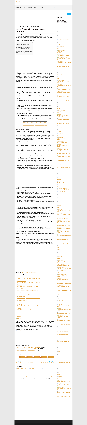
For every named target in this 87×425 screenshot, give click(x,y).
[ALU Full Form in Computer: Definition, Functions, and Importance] (19, 277)
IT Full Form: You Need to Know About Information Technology (63, 324)
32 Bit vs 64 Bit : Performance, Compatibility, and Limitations (27, 290)
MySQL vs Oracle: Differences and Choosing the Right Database (63, 294)
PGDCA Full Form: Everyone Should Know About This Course (64, 236)
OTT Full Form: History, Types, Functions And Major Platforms (64, 345)
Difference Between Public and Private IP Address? (64, 40)
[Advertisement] (35, 19)
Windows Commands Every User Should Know (63, 55)
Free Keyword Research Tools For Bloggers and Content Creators (63, 131)
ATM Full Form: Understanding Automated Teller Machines (63, 232)
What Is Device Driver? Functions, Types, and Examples (26, 294)
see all (27, 345)
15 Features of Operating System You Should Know (26, 350)
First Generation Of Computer (28, 122)
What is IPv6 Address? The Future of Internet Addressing (63, 199)
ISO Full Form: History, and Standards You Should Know (63, 385)
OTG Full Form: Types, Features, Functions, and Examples (63, 362)
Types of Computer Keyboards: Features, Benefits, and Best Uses (63, 392)
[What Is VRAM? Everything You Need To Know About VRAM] (19, 285)
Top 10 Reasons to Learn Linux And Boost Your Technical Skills (63, 93)
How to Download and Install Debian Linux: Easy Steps (63, 262)
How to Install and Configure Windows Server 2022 (64, 268)
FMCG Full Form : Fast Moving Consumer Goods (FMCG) (63, 207)
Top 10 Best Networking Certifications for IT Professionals (63, 108)
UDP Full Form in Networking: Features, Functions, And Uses (63, 146)
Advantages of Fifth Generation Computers (24, 50)
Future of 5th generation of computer (23, 52)
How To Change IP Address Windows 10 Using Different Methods (63, 74)
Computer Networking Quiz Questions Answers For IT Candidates (64, 239)
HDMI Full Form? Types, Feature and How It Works (63, 153)
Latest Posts (19, 316)
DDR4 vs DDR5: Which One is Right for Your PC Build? (22, 377)
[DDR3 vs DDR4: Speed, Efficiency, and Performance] (19, 308)
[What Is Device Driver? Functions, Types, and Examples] (21, 292)
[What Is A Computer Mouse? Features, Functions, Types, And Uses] (21, 281)
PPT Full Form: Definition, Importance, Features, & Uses (63, 320)
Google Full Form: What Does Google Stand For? (63, 381)
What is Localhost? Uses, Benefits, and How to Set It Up (64, 86)
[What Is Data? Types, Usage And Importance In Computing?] (19, 304)
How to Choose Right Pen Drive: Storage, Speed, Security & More (63, 52)
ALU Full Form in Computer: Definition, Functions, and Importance (28, 278)
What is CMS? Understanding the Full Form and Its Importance (64, 310)
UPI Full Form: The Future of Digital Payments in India (63, 370)
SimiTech (18, 1)
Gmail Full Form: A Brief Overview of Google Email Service (63, 396)
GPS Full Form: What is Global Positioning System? (63, 228)
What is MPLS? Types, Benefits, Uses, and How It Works (63, 104)
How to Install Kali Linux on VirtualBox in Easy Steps (64, 283)
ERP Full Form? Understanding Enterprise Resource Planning (64, 349)
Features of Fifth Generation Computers (24, 45)
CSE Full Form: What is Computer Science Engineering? (62, 280)
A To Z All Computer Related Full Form (35, 377)
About (18, 315)
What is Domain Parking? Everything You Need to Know (63, 120)
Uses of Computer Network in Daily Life (62, 142)
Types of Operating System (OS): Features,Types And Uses (27, 348)
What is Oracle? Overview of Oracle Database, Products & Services (63, 366)
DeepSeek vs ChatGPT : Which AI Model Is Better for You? (64, 135)
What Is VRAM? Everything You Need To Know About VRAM (27, 286)
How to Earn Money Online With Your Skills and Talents (63, 211)
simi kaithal (18, 319)
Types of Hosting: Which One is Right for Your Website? (63, 127)
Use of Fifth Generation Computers (23, 48)
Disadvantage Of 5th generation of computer (24, 51)
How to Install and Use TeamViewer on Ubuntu (63, 265)
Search (58, 12)
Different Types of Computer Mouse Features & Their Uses (64, 389)
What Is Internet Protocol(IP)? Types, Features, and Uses (64, 290)
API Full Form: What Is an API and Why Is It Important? (62, 44)
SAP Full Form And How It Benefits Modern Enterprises (62, 203)
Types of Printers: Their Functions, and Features (63, 313)
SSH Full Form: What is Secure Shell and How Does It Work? (64, 96)
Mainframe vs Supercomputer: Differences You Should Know (63, 374)
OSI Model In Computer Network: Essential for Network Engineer (63, 287)
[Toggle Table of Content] (31, 43)
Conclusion (19, 54)
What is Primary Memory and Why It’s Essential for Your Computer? (63, 298)
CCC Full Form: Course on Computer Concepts (63, 338)
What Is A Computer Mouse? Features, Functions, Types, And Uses (28, 282)
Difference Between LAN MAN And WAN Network (63, 189)
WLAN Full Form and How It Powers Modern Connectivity (63, 254)
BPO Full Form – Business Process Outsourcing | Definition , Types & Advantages (63, 334)
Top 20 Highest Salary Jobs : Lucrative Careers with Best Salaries (28, 347)
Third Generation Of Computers (28, 125)
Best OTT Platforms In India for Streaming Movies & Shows (64, 82)
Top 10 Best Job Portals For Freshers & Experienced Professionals (64, 63)
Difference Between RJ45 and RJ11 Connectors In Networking (63, 175)
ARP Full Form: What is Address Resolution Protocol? (63, 123)
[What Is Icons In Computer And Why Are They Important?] (22, 300)
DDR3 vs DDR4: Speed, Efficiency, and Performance (26, 309)
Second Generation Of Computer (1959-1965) (48, 377)
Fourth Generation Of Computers (41, 125)
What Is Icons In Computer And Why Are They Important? (27, 301)
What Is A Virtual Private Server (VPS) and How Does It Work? (64, 272)
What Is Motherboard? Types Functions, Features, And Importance (28, 298)
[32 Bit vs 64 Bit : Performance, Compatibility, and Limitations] (20, 289)
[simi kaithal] (18, 318)
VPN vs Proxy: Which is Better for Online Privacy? (63, 164)
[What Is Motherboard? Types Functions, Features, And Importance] (21, 296)
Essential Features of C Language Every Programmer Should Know (64, 341)
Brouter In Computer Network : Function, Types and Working (63, 215)
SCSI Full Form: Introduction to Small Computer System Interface (63, 222)
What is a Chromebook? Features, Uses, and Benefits (63, 48)
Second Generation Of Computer (41, 122)
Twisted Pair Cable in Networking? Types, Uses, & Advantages (63, 258)
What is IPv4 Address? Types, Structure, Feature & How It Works (63, 243)
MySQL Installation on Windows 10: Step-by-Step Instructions (63, 276)
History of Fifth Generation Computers (23, 47)
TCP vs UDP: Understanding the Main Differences (63, 225)
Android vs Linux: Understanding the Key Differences (62, 378)
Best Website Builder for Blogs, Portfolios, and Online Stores (63, 179)
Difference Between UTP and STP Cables (62, 218)
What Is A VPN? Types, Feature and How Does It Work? (63, 247)
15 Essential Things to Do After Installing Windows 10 (64, 59)
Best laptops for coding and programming (30, 272)
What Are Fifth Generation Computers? (23, 44)
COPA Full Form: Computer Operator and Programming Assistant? (62, 150)
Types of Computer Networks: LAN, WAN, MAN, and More (64, 302)
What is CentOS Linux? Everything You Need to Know (64, 89)
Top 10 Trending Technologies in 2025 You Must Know (63, 37)
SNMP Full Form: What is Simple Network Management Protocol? (62, 116)
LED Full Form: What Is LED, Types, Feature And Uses (64, 359)
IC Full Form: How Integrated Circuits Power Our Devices (63, 167)
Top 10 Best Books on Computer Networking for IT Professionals (63, 112)
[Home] (52, 7)
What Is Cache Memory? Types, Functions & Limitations (62, 317)
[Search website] (68, 4)
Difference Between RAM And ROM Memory (62, 331)
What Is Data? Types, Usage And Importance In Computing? (27, 305)
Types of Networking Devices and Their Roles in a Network (63, 306)
